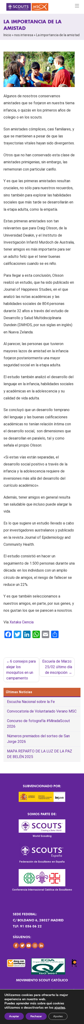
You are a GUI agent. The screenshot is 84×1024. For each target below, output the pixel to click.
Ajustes (58, 1016)
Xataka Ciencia (22, 622)
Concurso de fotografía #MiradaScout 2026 (38, 724)
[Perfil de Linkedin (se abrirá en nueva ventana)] (41, 945)
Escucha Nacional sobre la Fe (31, 701)
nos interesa (23, 35)
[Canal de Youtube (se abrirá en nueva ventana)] (29, 945)
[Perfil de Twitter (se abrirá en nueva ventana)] (22, 945)
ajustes (59, 1008)
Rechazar (36, 1016)
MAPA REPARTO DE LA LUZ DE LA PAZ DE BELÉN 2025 (39, 754)
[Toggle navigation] (77, 5)
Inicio (7, 35)
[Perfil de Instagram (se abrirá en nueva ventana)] (35, 945)
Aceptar (14, 1016)
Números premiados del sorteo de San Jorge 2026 (38, 739)
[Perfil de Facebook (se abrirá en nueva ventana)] (16, 945)
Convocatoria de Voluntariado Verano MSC (42, 711)
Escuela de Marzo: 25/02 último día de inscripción (57, 667)
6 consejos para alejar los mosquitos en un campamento (21, 669)
